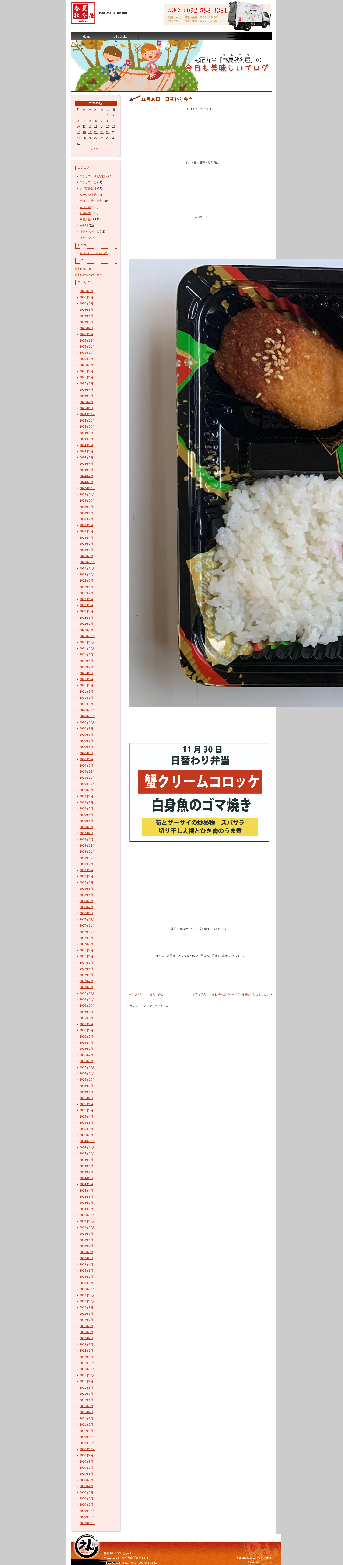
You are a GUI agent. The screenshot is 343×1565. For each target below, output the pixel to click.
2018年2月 (86, 907)
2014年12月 (87, 1141)
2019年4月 (86, 821)
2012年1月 (86, 1357)
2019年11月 (87, 777)
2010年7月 (86, 1467)
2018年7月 (86, 876)
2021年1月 (86, 704)
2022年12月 (87, 562)
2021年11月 (87, 642)
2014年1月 (86, 1209)
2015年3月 (86, 1122)
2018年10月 (87, 858)
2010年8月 (86, 1461)
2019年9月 (86, 790)
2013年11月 (87, 1221)
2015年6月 (86, 1104)
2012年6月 (86, 1326)
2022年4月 (86, 611)
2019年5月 (86, 814)
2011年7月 (86, 1393)
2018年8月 (86, 870)
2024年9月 (86, 433)
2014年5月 (86, 1184)
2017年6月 (86, 956)
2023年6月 (86, 525)
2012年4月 (86, 1338)
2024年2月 (86, 476)
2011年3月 (86, 1418)
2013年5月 (86, 1258)
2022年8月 (86, 587)
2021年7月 (86, 667)
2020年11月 (87, 716)
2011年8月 (86, 1387)
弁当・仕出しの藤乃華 (94, 253)
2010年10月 (87, 1449)
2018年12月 (87, 845)
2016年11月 (87, 999)
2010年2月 (86, 1498)
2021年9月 (86, 654)
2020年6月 (86, 747)
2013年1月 (86, 1283)
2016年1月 (86, 1061)
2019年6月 (86, 808)
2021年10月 (87, 648)
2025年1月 (86, 408)
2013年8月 (86, 1239)
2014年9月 (86, 1159)
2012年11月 (87, 1295)
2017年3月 (86, 974)
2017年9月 (86, 938)
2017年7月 (86, 950)
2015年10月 (87, 1079)
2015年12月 (87, 1067)
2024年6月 (86, 451)
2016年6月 (86, 1030)
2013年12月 (87, 1215)
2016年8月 (86, 1018)
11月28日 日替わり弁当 (148, 994)
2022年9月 (86, 580)
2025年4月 (86, 389)
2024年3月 (86, 469)
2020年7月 (86, 740)
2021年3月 (86, 691)
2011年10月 (87, 1375)
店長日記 (85, 207)
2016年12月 (87, 993)
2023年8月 (86, 513)
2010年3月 (86, 1492)
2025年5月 (86, 383)
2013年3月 (86, 1270)
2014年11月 (87, 1147)
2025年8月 (86, 365)
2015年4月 (86, 1116)
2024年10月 (87, 426)
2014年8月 (86, 1166)
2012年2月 (86, 1350)
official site (120, 36)
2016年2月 (86, 1055)
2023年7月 (86, 519)
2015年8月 (86, 1092)
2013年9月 (86, 1233)
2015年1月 (86, 1135)
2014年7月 (86, 1172)
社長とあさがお (89, 231)
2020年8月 (86, 734)
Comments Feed (90, 275)
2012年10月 (87, 1301)
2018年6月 (86, 882)
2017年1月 (86, 987)
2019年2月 (86, 833)
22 (107, 132)
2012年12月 (87, 1289)
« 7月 (94, 149)
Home (87, 36)
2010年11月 (87, 1443)
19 (90, 132)
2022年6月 (86, 599)
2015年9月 (86, 1085)
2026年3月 (86, 322)
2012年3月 (86, 1344)
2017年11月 (87, 925)
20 (96, 132)
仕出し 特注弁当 (91, 200)
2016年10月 (87, 1005)
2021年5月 (86, 679)
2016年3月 (86, 1048)
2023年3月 (86, 543)
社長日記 (85, 238)
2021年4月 (86, 685)
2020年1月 (86, 765)
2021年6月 (86, 673)
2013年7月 (86, 1246)
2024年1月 (86, 482)
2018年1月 (86, 913)
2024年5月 (86, 457)
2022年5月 (86, 605)
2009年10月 (87, 1523)
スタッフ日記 (88, 182)
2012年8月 (86, 1313)
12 (90, 126)
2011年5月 (86, 1406)
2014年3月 (86, 1196)
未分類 (84, 225)
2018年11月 (87, 851)
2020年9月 (86, 728)
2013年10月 (87, 1227)
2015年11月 (87, 1073)
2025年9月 (86, 359)
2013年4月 (86, 1264)
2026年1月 (86, 334)
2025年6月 (86, 377)
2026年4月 (86, 315)
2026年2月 (86, 328)
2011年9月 (86, 1381)
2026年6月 (86, 303)
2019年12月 (87, 771)
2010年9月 (86, 1455)
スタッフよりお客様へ (94, 176)
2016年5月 (86, 1036)
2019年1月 (86, 839)
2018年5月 (86, 888)
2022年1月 (86, 630)
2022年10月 (87, 574)
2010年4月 (86, 1486)
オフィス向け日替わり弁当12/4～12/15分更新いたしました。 (231, 994)
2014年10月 (87, 1153)
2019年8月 (86, 796)
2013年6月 (86, 1252)
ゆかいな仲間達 (89, 194)
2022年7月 (86, 593)
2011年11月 (87, 1369)
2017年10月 (87, 932)
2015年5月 (86, 1110)
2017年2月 (86, 981)
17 (78, 132)
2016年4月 (86, 1042)
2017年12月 (87, 919)
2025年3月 (86, 395)
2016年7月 (86, 1024)
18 (84, 132)
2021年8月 (86, 660)
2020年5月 (86, 753)
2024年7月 (86, 445)
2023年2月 (86, 549)
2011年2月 (86, 1424)
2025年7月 (86, 371)
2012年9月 (86, 1307)
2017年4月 (86, 968)
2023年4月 (86, 537)
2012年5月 (86, 1332)
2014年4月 (86, 1190)
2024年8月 (86, 439)
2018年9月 (86, 864)
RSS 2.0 (85, 269)
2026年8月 (86, 291)
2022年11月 (87, 568)
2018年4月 (86, 894)
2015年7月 (86, 1098)
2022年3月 (86, 617)
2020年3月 (86, 759)
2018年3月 (86, 901)
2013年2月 (86, 1276)
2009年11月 (87, 1517)
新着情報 (85, 213)
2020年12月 (87, 710)
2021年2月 (86, 697)
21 (102, 132)
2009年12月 (87, 1511)
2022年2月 (86, 623)
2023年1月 (86, 556)
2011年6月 (86, 1399)
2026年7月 (86, 297)
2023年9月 (86, 507)
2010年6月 (86, 1473)
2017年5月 (86, 962)
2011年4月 (86, 1412)
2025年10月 (87, 352)
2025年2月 (86, 402)
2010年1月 (86, 1504)
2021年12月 (87, 636)
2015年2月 (86, 1129)
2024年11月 (87, 420)
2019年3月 (86, 827)
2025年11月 (87, 346)
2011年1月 (86, 1431)
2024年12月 (87, 414)
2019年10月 (87, 784)
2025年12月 (87, 340)
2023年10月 (87, 500)
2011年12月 (87, 1363)
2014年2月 (86, 1202)
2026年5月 (86, 309)
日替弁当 (85, 219)
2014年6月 (86, 1178)
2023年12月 (87, 488)
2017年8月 (86, 944)
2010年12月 (87, 1437)
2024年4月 (86, 463)
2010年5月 (86, 1480)
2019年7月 (86, 802)
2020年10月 (87, 722)
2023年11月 (87, 494)
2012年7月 (86, 1319)
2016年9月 (86, 1012)
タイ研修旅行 (88, 188)
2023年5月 (86, 531)
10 (78, 126)
